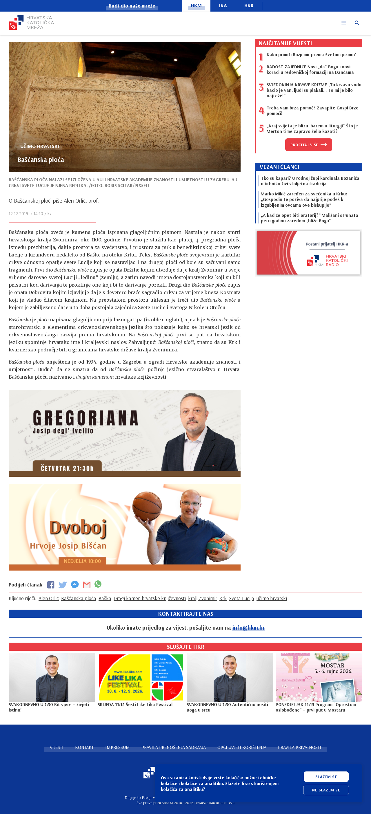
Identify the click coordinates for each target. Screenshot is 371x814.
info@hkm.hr (248, 627)
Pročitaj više (304, 144)
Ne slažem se (326, 790)
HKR (249, 5)
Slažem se (326, 776)
